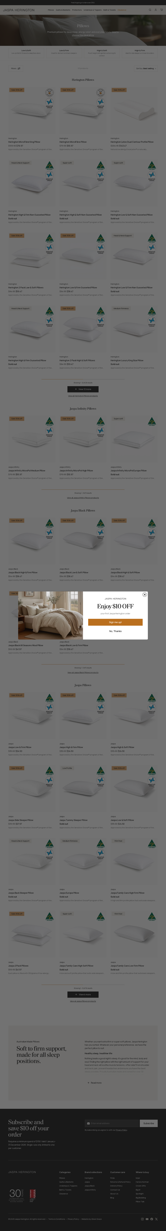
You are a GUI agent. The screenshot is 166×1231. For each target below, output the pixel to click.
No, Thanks (115, 631)
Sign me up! (115, 622)
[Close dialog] (145, 595)
